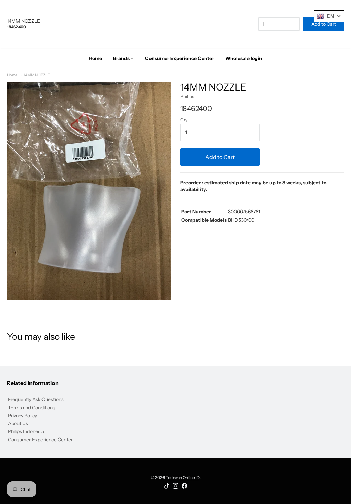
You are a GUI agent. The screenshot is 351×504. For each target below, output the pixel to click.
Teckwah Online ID (182, 477)
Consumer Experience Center (40, 439)
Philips (187, 96)
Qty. (184, 120)
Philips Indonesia (26, 431)
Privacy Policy (22, 415)
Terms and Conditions (31, 408)
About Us (18, 423)
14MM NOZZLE (37, 75)
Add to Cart (220, 157)
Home (12, 75)
